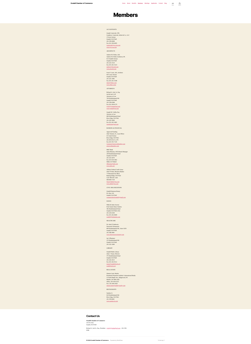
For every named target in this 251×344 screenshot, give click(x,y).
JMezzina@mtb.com (112, 164)
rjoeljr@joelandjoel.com (113, 106)
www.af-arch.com (111, 69)
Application (154, 3)
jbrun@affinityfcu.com (113, 182)
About (128, 3)
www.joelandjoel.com (113, 108)
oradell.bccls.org (111, 266)
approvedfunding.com (113, 146)
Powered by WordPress (116, 340)
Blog (165, 3)
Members (140, 3)
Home (123, 3)
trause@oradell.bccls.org (113, 264)
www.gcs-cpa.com (112, 47)
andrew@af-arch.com (112, 67)
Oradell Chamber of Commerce (82, 3)
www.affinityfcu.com (112, 184)
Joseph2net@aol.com (112, 124)
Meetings (147, 3)
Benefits (134, 3)
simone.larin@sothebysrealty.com (116, 285)
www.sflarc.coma (111, 85)
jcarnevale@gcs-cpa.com (113, 45)
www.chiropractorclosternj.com (115, 234)
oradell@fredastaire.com (113, 217)
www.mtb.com (111, 166)
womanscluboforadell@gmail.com (116, 197)
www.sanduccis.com (112, 301)
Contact (161, 3)
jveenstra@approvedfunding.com (116, 144)
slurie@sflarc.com (112, 83)
